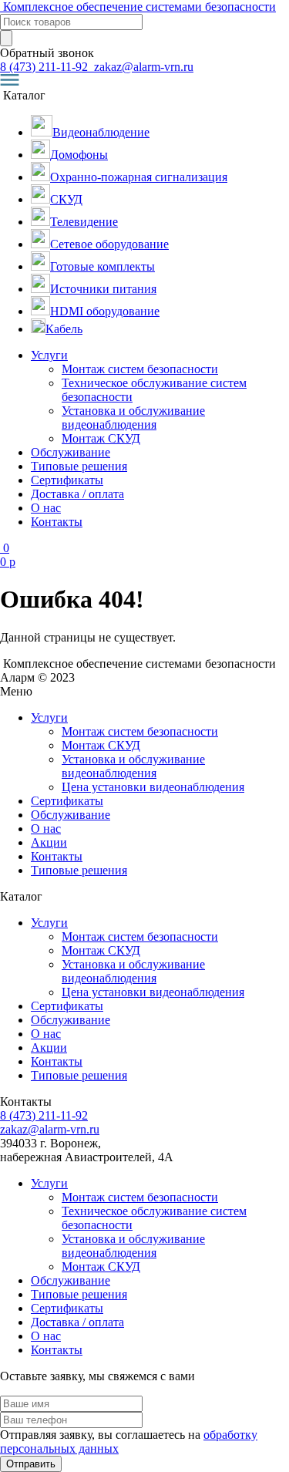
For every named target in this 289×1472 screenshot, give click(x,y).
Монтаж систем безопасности (140, 369)
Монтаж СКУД (101, 438)
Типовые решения (79, 466)
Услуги (49, 355)
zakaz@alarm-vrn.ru (142, 66)
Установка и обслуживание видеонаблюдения (133, 417)
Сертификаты (67, 480)
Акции (49, 842)
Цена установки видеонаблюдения (153, 786)
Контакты (56, 521)
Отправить (30, 1464)
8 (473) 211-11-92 (45, 66)
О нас (46, 507)
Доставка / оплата (77, 493)
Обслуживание (70, 452)
